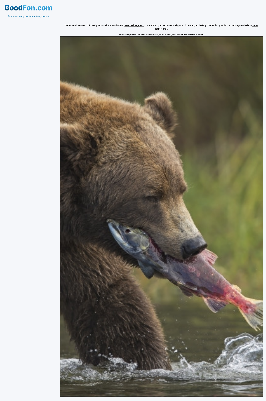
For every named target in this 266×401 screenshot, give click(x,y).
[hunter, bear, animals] (161, 396)
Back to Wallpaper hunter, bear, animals (30, 16)
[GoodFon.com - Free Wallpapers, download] (28, 9)
